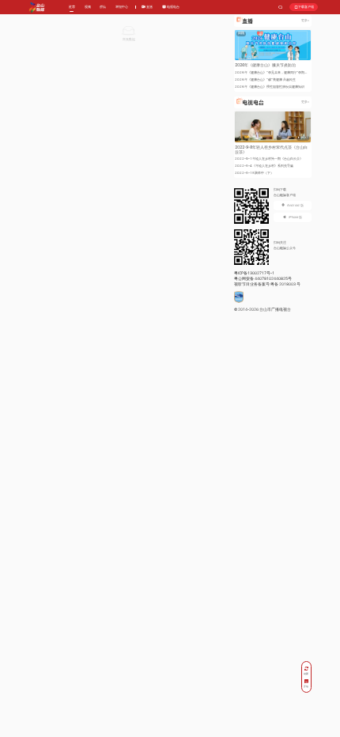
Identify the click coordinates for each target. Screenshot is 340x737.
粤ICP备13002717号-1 (254, 272)
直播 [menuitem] (149, 7)
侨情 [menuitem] (103, 7)
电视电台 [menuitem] (172, 7)
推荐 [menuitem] (72, 7)
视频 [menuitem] (88, 7)
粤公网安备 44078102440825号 (263, 278)
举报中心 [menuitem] (121, 7)
